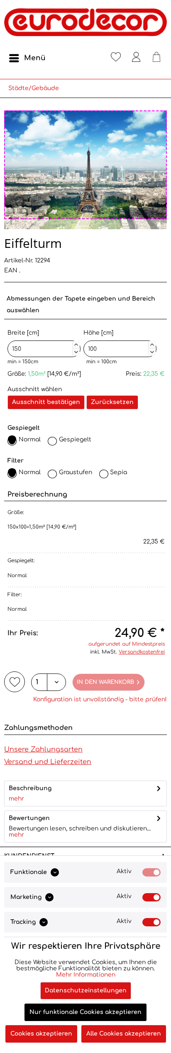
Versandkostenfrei (142, 652)
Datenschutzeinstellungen (86, 990)
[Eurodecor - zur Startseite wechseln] (85, 25)
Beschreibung (30, 788)
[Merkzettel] (115, 58)
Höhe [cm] (118, 341)
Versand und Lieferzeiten (47, 762)
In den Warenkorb (105, 682)
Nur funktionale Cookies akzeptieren (85, 1012)
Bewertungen (29, 818)
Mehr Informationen (85, 975)
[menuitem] (27, 58)
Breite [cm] (42, 341)
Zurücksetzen (112, 402)
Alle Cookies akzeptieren (123, 1034)
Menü (35, 58)
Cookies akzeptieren (41, 1034)
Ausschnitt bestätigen (46, 402)
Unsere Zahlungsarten (43, 749)
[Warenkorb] (156, 58)
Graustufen (75, 472)
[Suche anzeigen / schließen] (95, 58)
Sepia (118, 472)
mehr (16, 799)
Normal (30, 439)
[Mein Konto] (136, 58)
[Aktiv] (151, 872)
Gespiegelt (75, 439)
